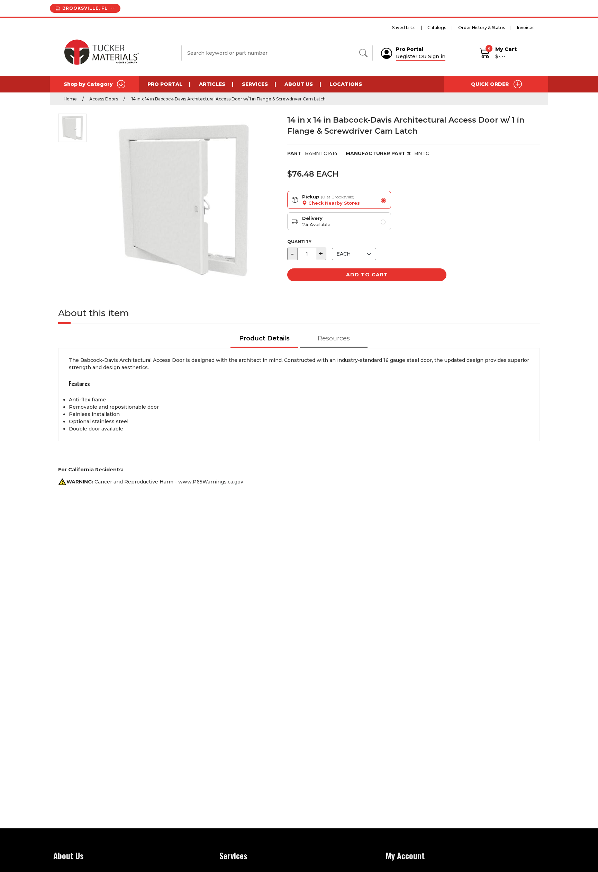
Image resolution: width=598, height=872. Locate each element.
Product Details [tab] (264, 338)
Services (255, 84)
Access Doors (103, 98)
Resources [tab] (334, 338)
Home (70, 98)
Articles (212, 84)
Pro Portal (164, 84)
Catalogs (436, 27)
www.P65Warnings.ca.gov (210, 482)
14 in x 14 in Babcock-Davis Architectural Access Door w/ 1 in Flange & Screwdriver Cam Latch (228, 98)
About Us (298, 84)
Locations (345, 84)
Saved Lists (403, 27)
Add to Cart (367, 275)
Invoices (525, 27)
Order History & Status (481, 27)
